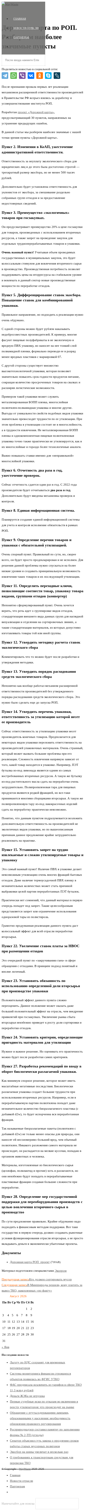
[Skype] (48, 75)
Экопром (61, 1270)
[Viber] (22, 75)
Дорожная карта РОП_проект (30, 1262)
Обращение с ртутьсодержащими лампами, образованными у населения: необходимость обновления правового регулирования (40, 1418)
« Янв (5, 1347)
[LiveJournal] (57, 75)
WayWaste (25, 1469)
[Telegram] (5, 75)
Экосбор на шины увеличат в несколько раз (39, 1451)
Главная (15, 1475)
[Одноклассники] (39, 75)
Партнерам (17, 1486)
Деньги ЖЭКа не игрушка (27, 1396)
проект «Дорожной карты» (36, 112)
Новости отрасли (21, 1480)
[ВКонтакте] (31, 75)
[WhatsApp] (13, 75)
